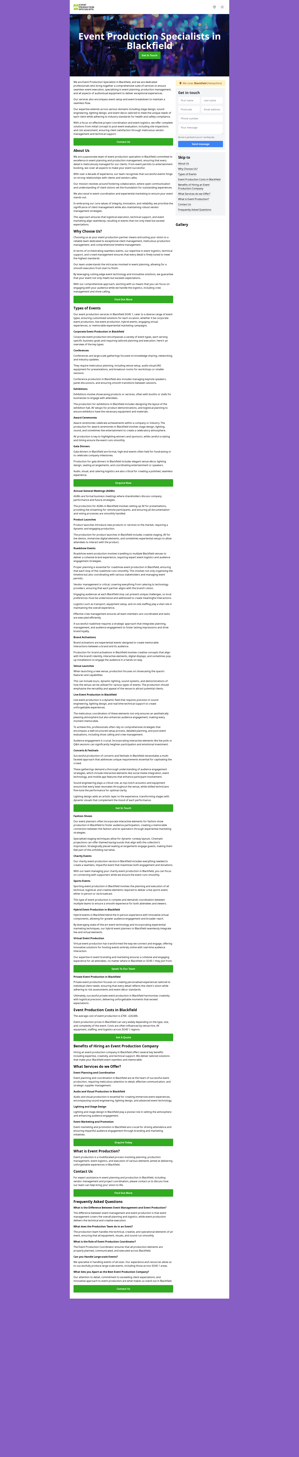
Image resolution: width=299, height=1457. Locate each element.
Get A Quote (123, 1037)
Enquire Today (123, 1142)
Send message (200, 144)
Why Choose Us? (188, 169)
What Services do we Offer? (194, 193)
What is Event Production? (193, 199)
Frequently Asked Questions (194, 209)
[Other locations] (214, 7)
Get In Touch (149, 55)
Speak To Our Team (123, 969)
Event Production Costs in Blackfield (199, 179)
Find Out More (123, 299)
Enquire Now (123, 483)
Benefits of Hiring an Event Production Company (194, 186)
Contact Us (123, 142)
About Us (183, 163)
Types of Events (187, 174)
